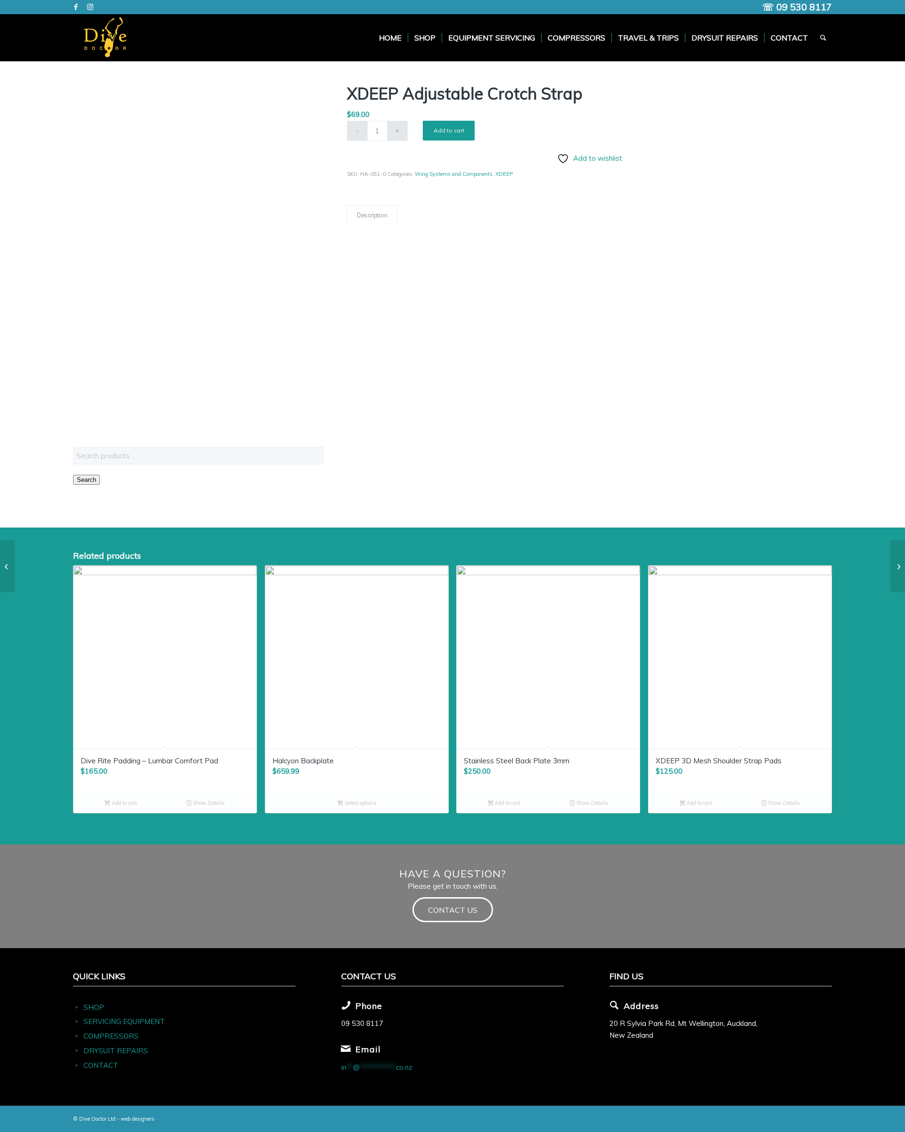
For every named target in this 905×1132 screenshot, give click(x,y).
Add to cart (449, 130)
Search (86, 479)
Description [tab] (372, 215)
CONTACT (100, 1065)
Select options (360, 803)
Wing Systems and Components (454, 174)
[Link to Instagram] (90, 7)
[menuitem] (390, 37)
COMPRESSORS (111, 1036)
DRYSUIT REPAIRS (115, 1050)
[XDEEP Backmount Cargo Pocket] (897, 566)
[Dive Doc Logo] (107, 37)
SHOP (93, 1007)
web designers (138, 1118)
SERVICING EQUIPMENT (124, 1021)
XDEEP (504, 174)
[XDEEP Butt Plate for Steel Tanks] (7, 566)
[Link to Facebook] (75, 7)
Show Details (208, 803)
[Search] (823, 37)
